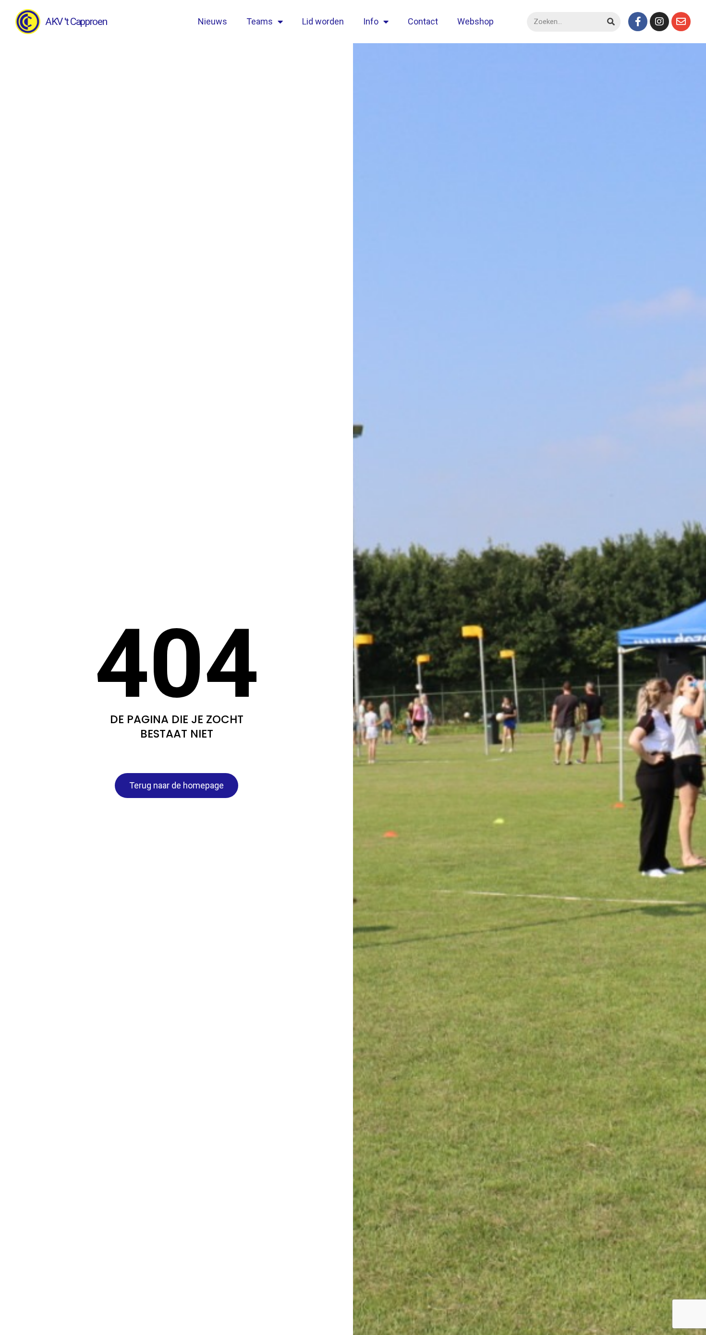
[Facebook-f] (637, 21)
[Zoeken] (611, 22)
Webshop (475, 21)
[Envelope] (681, 21)
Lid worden (323, 21)
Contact (423, 21)
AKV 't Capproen (76, 21)
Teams (259, 21)
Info (370, 21)
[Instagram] (659, 21)
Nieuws (212, 21)
